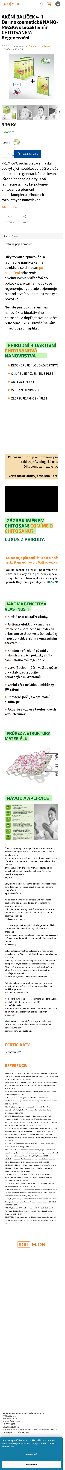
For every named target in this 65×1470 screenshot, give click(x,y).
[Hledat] (41, 4)
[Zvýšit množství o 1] (12, 152)
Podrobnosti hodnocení (40, 46)
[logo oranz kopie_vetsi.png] (31, 1234)
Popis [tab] (7, 236)
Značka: (13, 49)
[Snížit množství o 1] (12, 156)
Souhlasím (31, 1464)
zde (13, 1446)
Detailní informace (10, 207)
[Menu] (58, 4)
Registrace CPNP (14, 1052)
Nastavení (31, 1454)
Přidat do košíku (30, 153)
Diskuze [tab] (15, 236)
